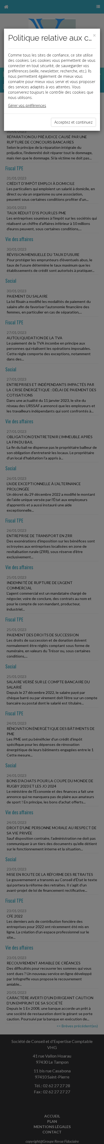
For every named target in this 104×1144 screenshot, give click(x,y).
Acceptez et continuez (73, 122)
